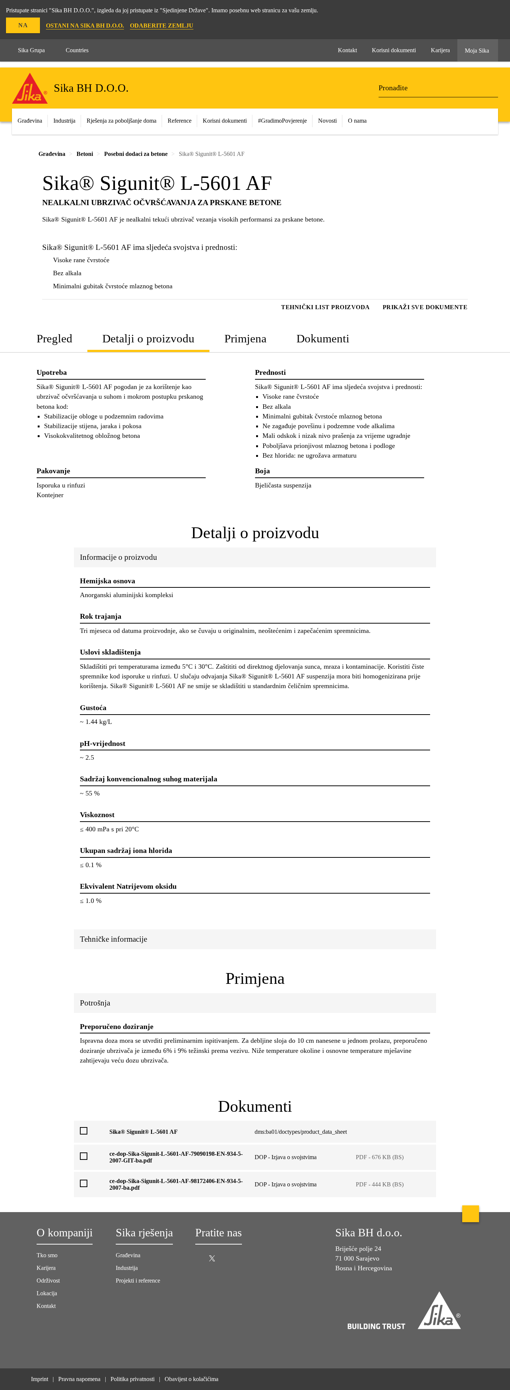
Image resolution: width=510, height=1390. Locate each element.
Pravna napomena (79, 1379)
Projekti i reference (138, 1280)
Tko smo (47, 1255)
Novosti (327, 120)
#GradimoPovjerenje (282, 120)
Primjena (245, 338)
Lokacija (47, 1293)
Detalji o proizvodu (148, 338)
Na (23, 25)
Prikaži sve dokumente (425, 307)
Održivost (48, 1280)
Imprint (39, 1379)
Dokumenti (322, 338)
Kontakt (46, 1306)
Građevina (128, 1255)
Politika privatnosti (133, 1379)
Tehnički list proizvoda (325, 307)
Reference (180, 120)
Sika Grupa (31, 50)
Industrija (127, 1268)
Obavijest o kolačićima (191, 1379)
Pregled (54, 338)
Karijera (46, 1268)
